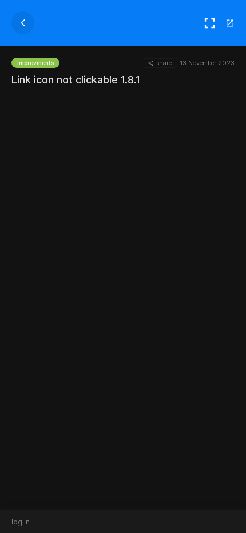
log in (20, 522)
